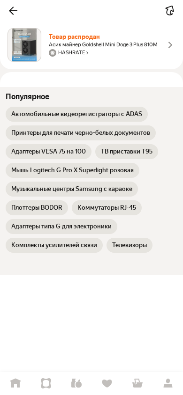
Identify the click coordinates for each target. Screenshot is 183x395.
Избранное (107, 383)
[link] (77, 114)
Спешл (45, 383)
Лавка (76, 383)
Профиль (167, 383)
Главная (15, 383)
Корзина (137, 383)
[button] (13, 10)
